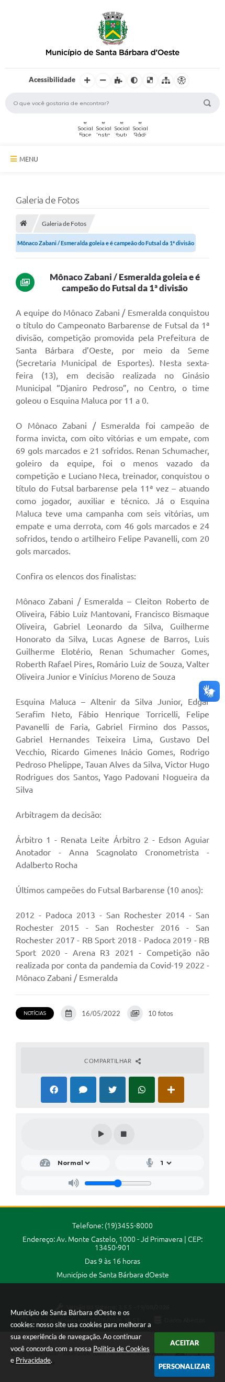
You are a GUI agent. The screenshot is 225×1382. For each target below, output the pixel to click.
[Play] (101, 1134)
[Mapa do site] (166, 80)
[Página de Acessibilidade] (181, 80)
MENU (28, 159)
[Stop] (124, 1134)
